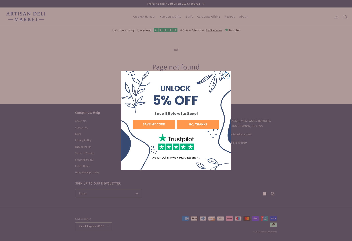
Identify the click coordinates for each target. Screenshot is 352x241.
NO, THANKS (198, 124)
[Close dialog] (226, 76)
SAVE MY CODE (154, 124)
